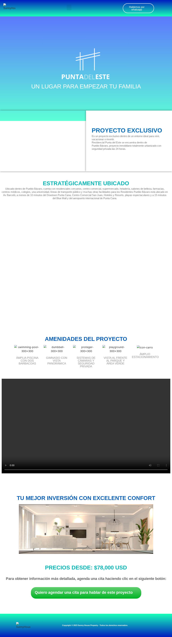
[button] (69, 7)
